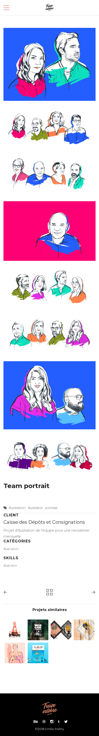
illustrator (35, 508)
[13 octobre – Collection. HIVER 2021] (61, 630)
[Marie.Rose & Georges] (84, 630)
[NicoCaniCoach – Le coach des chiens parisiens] (38, 630)
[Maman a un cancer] (15, 653)
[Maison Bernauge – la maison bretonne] (15, 630)
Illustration (10, 549)
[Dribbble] (44, 721)
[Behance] (35, 721)
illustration (17, 508)
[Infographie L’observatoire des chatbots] (38, 653)
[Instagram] (52, 721)
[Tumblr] (59, 721)
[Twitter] (65, 721)
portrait (51, 508)
